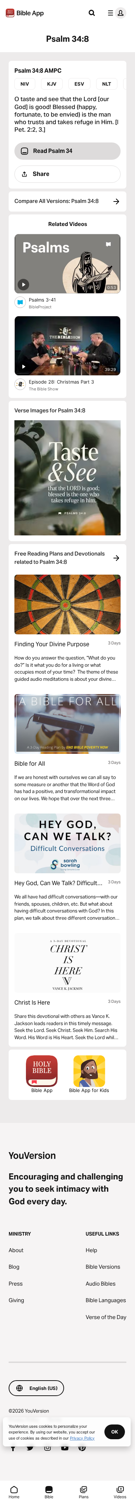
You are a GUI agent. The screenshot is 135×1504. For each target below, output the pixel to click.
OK (114, 1432)
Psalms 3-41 (48, 299)
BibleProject (40, 306)
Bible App (42, 1090)
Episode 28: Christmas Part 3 (69, 382)
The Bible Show (43, 388)
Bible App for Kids (89, 1090)
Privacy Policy (82, 1438)
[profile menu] (115, 13)
